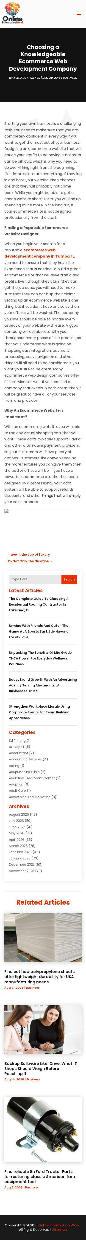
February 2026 (20, 852)
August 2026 (19, 814)
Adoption (16, 784)
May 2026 (16, 833)
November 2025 (21, 871)
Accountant (18, 753)
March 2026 (18, 846)
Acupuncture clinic (24, 772)
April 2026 (16, 839)
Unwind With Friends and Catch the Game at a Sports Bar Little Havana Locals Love (39, 631)
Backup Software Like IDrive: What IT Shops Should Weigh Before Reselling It (40, 1068)
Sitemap (59, 1229)
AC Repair (16, 747)
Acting (14, 765)
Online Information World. (59, 1225)
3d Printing (17, 740)
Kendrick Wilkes (27, 78)
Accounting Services (25, 759)
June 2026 (17, 827)
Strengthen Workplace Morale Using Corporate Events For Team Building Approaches (39, 712)
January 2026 (20, 858)
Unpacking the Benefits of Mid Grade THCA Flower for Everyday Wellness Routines (40, 658)
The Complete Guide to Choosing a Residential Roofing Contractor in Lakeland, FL (39, 604)
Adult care (17, 790)
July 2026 (16, 820)
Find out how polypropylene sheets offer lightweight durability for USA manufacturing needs (39, 977)
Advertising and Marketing (29, 797)
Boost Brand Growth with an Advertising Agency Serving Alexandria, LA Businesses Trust (43, 685)
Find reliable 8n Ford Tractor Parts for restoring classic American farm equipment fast (40, 1176)
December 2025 (22, 864)
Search (69, 579)
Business (70, 78)
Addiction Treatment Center (32, 778)
